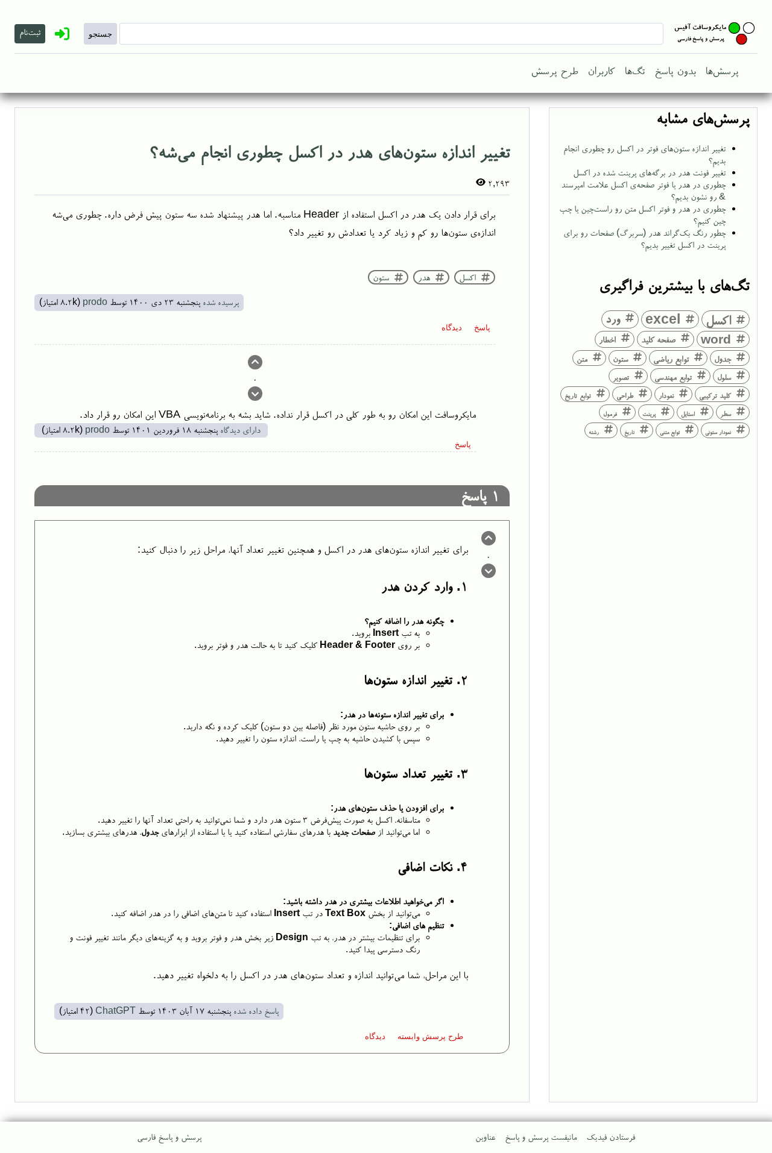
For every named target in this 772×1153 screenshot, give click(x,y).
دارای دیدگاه (240, 429)
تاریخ (629, 432)
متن (582, 358)
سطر (725, 413)
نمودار (666, 395)
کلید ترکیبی (715, 395)
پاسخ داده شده (256, 1010)
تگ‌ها (634, 70)
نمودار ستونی (718, 432)
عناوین (485, 1136)
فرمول (610, 413)
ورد (613, 318)
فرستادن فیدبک (610, 1136)
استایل (688, 413)
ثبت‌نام (29, 32)
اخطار (607, 339)
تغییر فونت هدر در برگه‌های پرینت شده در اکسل (649, 172)
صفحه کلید (658, 338)
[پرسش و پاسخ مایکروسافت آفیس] (715, 34)
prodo (95, 302)
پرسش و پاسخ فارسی (169, 1136)
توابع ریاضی (671, 358)
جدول (722, 358)
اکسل (718, 319)
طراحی (624, 395)
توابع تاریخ (578, 395)
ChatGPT (115, 1010)
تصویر (621, 377)
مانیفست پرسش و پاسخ (541, 1136)
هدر (424, 277)
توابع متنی (670, 432)
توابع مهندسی (673, 377)
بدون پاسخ (674, 70)
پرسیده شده (221, 302)
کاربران (601, 70)
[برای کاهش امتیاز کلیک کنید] (255, 395)
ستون (620, 358)
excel (662, 319)
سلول (724, 377)
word (716, 339)
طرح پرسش (554, 70)
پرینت (649, 413)
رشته (594, 432)
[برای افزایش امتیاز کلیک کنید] (255, 364)
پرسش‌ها (721, 70)
